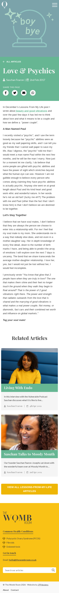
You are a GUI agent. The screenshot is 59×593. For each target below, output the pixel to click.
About (6, 590)
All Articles (13, 62)
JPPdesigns (43, 584)
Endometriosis (13, 546)
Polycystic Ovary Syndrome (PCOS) (23, 538)
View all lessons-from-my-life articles (29, 489)
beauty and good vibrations (31, 111)
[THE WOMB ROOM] (4, 5)
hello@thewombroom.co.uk (22, 560)
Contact (15, 590)
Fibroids (10, 542)
